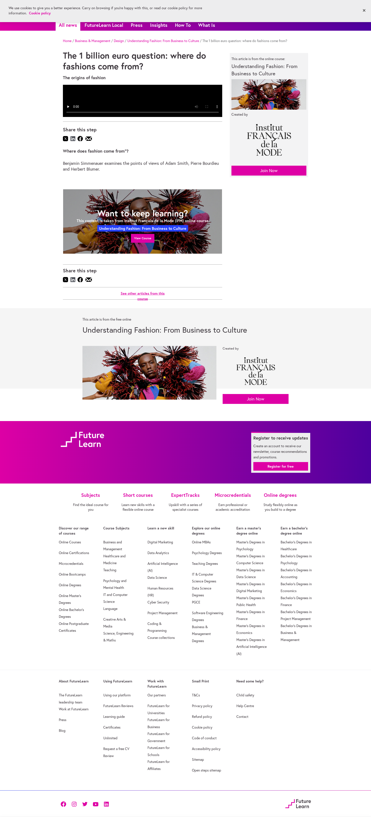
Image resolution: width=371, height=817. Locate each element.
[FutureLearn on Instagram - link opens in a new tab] (74, 803)
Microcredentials (71, 563)
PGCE (196, 602)
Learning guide (114, 716)
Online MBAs (201, 542)
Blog (62, 730)
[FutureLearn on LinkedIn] (106, 803)
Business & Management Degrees (201, 634)
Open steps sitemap (206, 770)
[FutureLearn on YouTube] (95, 803)
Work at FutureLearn (73, 709)
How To (183, 25)
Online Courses (70, 542)
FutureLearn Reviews (118, 706)
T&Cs (196, 695)
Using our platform (117, 695)
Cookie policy (202, 727)
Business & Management (92, 41)
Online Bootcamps (72, 574)
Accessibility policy (206, 749)
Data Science (157, 577)
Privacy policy (202, 706)
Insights (158, 25)
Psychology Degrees (207, 553)
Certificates (111, 727)
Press (137, 25)
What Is (206, 25)
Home (67, 41)
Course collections (161, 637)
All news (68, 25)
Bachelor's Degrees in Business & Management (296, 633)
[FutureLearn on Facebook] (64, 803)
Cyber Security (158, 602)
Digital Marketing (160, 542)
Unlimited (110, 738)
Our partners (156, 695)
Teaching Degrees (205, 563)
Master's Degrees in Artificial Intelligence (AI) (251, 647)
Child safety (245, 695)
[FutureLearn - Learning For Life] (298, 803)
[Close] (364, 10)
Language (110, 608)
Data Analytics (158, 553)
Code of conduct (204, 738)
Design (119, 41)
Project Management (162, 613)
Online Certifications (74, 553)
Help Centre (245, 706)
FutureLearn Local (104, 25)
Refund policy (202, 716)
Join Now (269, 170)
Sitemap (198, 759)
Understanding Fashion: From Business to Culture (163, 41)
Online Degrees (70, 585)
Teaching (109, 570)
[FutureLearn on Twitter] (84, 803)
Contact (242, 716)
